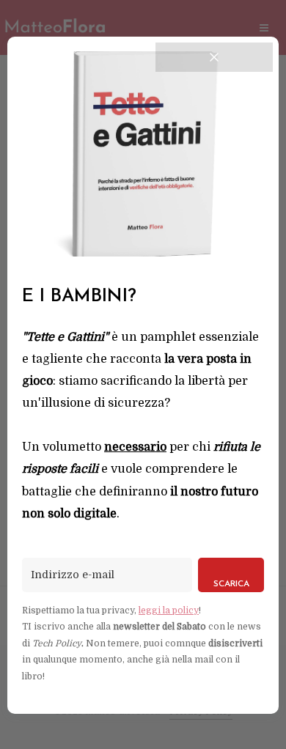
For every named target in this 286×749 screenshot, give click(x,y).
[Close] (214, 57)
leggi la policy (169, 610)
